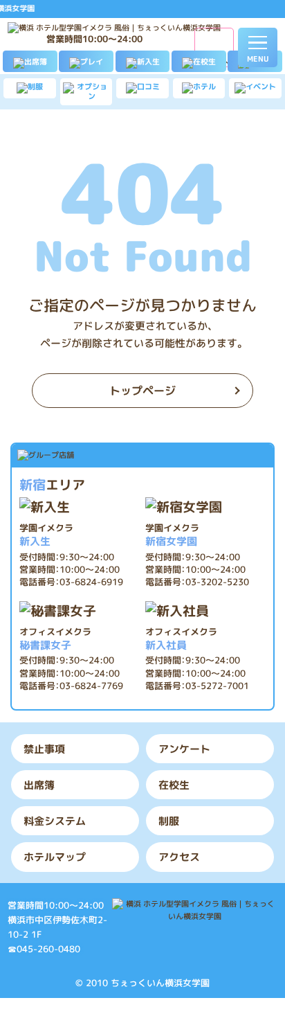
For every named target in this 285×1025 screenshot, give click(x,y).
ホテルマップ (55, 856)
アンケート (184, 748)
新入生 (46, 535)
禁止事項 (44, 748)
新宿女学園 (172, 535)
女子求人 (214, 60)
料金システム (55, 820)
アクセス (179, 856)
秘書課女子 (55, 639)
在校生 (174, 784)
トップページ (142, 390)
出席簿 (39, 784)
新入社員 (181, 639)
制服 (168, 820)
